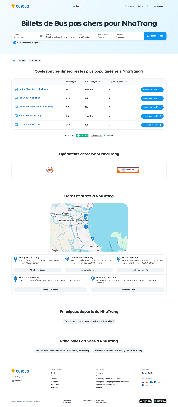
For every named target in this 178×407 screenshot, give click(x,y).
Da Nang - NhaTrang (29, 124)
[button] (41, 36)
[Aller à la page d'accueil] (20, 6)
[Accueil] (13, 60)
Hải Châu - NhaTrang (29, 98)
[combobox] (25, 36)
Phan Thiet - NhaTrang (30, 116)
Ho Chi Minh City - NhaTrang (33, 89)
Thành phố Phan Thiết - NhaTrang (36, 107)
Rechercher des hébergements (29, 43)
